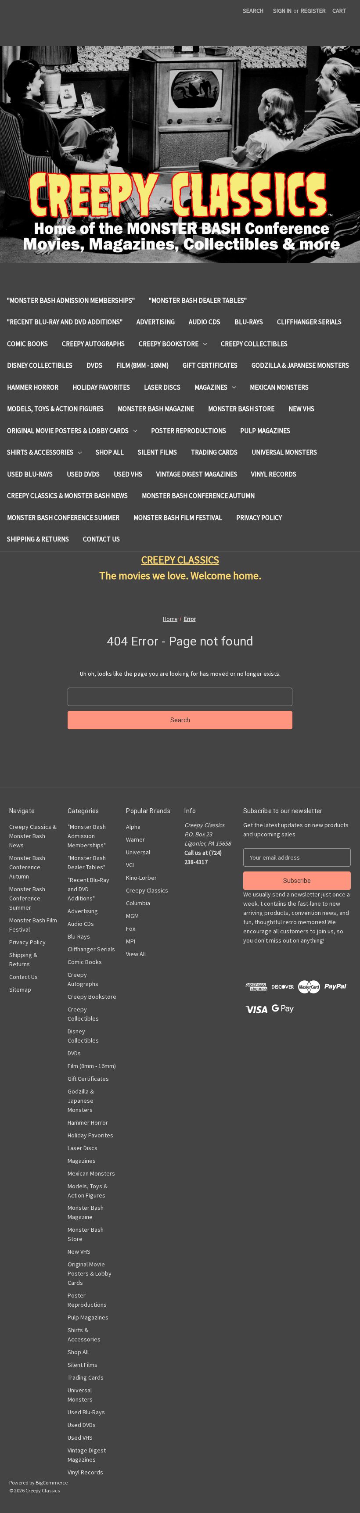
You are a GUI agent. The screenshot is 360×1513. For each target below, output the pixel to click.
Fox (130, 928)
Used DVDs (83, 474)
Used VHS (128, 474)
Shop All (110, 452)
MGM (132, 916)
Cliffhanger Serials (309, 322)
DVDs (94, 365)
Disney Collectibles (39, 365)
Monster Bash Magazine (156, 409)
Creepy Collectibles (254, 344)
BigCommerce (52, 1482)
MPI (130, 941)
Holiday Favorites (101, 387)
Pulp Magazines (265, 431)
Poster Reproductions (188, 431)
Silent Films (157, 452)
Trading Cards (214, 452)
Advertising (156, 322)
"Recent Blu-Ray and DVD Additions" (64, 322)
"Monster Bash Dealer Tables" (198, 300)
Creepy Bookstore (168, 344)
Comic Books (27, 344)
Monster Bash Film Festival (177, 517)
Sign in (282, 10)
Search (253, 10)
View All (136, 954)
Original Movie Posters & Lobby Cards (68, 431)
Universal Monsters (284, 452)
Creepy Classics (147, 890)
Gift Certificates (210, 365)
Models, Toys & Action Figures (55, 409)
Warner (135, 839)
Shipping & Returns (38, 539)
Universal (138, 852)
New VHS (301, 409)
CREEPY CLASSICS (180, 559)
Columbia (138, 903)
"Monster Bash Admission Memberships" (71, 300)
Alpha (133, 827)
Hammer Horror (32, 387)
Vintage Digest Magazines (196, 474)
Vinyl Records (273, 474)
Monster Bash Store (241, 409)
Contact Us (101, 539)
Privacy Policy (259, 517)
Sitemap (20, 989)
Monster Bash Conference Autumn (198, 495)
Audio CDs (204, 322)
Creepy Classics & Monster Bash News (67, 495)
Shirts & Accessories (40, 452)
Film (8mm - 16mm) (142, 365)
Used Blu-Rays (30, 474)
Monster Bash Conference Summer (63, 517)
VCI (130, 865)
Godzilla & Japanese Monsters (300, 365)
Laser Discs (162, 387)
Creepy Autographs (93, 344)
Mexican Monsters (279, 387)
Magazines (210, 387)
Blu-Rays (248, 322)
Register (313, 10)
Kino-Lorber (141, 878)
